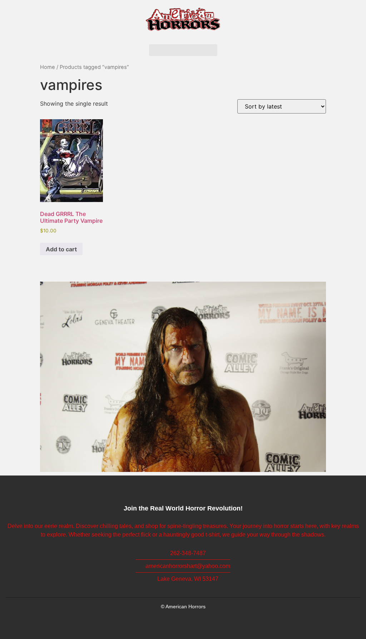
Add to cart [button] (61, 249)
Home (47, 67)
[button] (183, 50)
